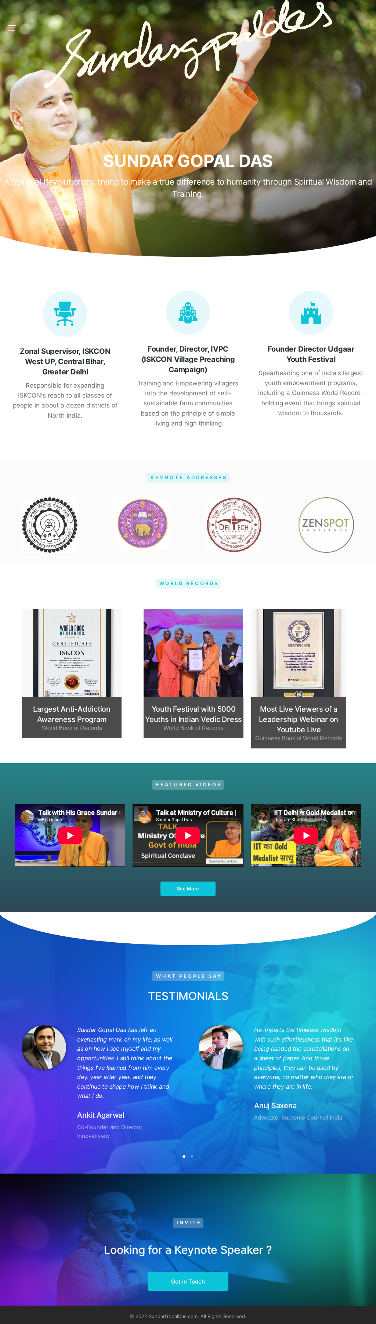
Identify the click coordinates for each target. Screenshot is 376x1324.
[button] (11, 28)
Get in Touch (188, 1281)
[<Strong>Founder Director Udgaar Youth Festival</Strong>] (311, 313)
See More (188, 888)
